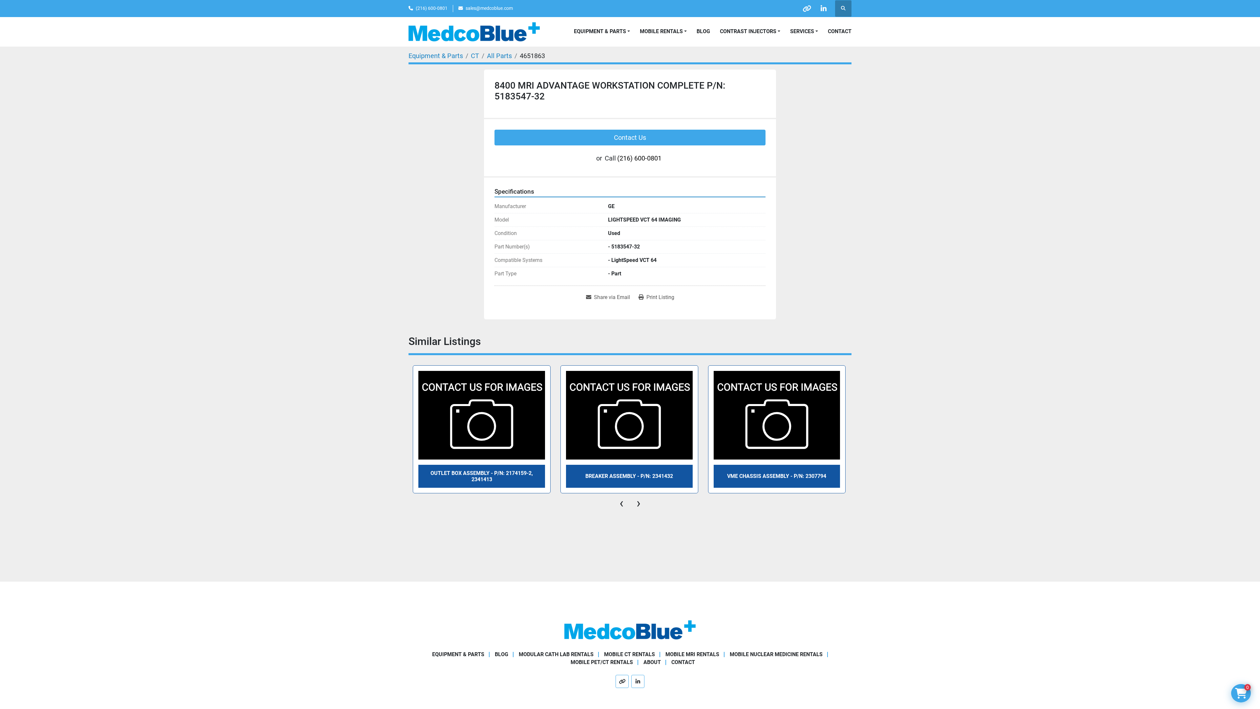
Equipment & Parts (458, 654)
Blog (703, 31)
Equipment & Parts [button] (600, 31)
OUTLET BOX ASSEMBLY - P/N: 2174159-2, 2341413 (481, 476)
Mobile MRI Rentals (692, 654)
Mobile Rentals (661, 31)
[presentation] (621, 503)
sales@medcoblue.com (489, 8)
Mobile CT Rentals (629, 654)
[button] (663, 31)
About (652, 662)
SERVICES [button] (802, 31)
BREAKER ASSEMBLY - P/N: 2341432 (629, 476)
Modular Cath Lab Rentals (556, 654)
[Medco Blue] (630, 629)
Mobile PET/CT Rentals (602, 662)
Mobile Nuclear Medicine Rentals (776, 654)
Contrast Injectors (748, 31)
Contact (839, 31)
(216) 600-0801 (432, 8)
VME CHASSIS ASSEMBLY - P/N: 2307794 (776, 476)
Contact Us (630, 137)
